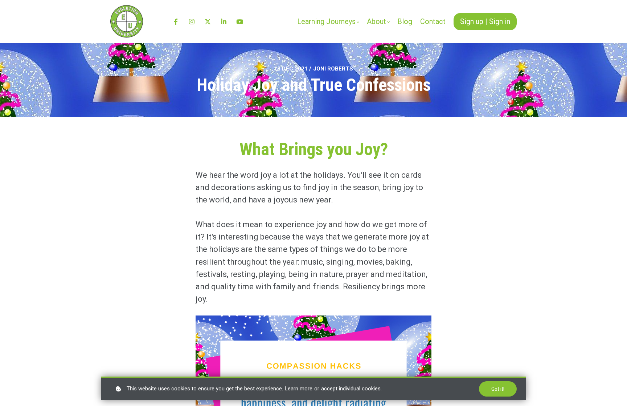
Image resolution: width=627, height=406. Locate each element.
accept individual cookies (351, 388)
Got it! (497, 389)
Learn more (298, 388)
